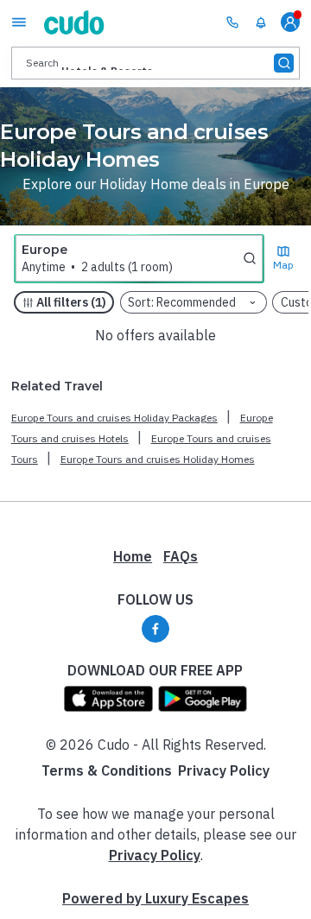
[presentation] (155, 63)
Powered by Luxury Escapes (155, 898)
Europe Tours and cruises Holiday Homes (157, 459)
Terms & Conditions (106, 770)
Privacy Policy (224, 770)
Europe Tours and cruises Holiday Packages (114, 417)
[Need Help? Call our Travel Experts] (232, 21)
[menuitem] (261, 22)
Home (132, 556)
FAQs (180, 556)
